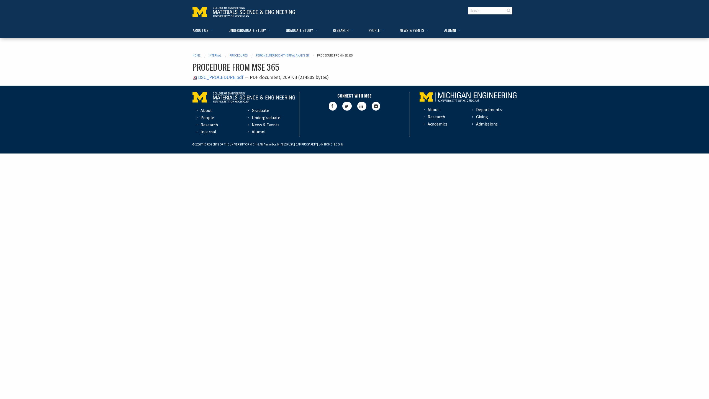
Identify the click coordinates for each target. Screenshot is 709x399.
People (207, 117)
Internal (215, 55)
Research (209, 124)
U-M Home (325, 144)
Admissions (487, 124)
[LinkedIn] (361, 106)
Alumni (258, 131)
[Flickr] (376, 106)
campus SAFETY (306, 144)
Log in (338, 144)
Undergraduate (266, 117)
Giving (482, 116)
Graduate (260, 110)
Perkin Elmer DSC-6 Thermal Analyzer (282, 55)
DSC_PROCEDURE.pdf (221, 77)
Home (196, 55)
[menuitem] (201, 30)
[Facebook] (333, 106)
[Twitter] (347, 106)
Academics (438, 124)
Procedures (239, 55)
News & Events (265, 124)
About (206, 110)
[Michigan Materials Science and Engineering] (243, 11)
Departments (489, 109)
